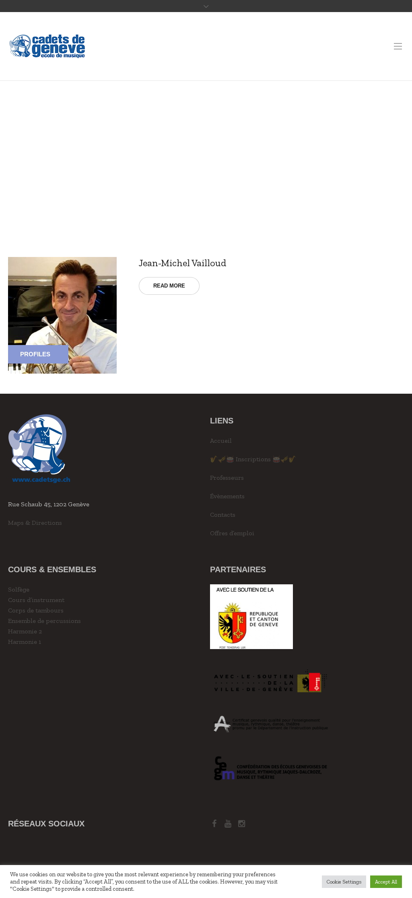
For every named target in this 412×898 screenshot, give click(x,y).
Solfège (18, 589)
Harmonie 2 (25, 631)
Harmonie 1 (24, 641)
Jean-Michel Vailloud (183, 263)
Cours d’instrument (36, 600)
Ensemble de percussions (44, 621)
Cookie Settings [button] (344, 882)
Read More (169, 286)
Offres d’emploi (232, 533)
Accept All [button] (386, 882)
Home (197, 158)
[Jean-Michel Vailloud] (62, 315)
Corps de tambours (36, 610)
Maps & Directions (35, 522)
